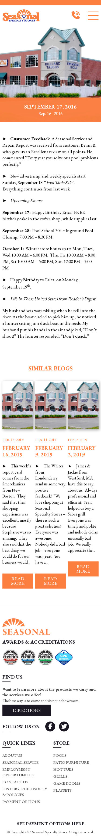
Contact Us (15, 781)
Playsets (62, 790)
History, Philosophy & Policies (24, 791)
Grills (60, 776)
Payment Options (21, 801)
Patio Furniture (71, 762)
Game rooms (66, 783)
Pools (60, 755)
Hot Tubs (63, 769)
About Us (12, 755)
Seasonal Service (20, 762)
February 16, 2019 (16, 451)
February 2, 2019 (82, 451)
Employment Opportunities (18, 772)
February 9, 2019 (49, 451)
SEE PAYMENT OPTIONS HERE (50, 824)
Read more (18, 581)
